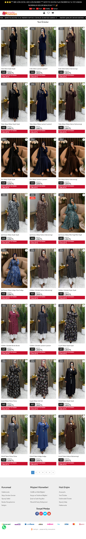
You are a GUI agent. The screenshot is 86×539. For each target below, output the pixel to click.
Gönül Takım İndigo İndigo (38, 456)
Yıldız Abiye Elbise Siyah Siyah (10, 124)
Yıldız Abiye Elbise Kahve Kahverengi (70, 124)
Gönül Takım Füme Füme (9, 456)
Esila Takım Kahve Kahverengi (67, 69)
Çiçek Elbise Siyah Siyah (66, 346)
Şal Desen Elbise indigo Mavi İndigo (12, 290)
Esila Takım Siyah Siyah (8, 69)
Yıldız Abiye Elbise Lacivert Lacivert (41, 124)
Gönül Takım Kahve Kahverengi (68, 456)
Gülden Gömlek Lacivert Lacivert (40, 346)
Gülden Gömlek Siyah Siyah (67, 290)
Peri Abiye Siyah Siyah (8, 179)
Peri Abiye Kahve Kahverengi (67, 179)
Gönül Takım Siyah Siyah (66, 401)
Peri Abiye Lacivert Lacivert (38, 179)
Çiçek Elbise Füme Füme (9, 401)
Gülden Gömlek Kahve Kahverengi (41, 290)
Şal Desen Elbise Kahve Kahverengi (41, 235)
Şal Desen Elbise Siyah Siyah (10, 235)
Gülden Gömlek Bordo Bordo (10, 346)
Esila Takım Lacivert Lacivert (38, 69)
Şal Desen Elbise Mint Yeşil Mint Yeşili (70, 235)
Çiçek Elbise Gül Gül (36, 401)
